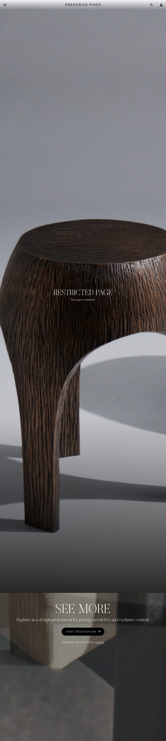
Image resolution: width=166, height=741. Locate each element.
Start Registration (81, 631)
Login (99, 642)
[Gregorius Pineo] (83, 5)
